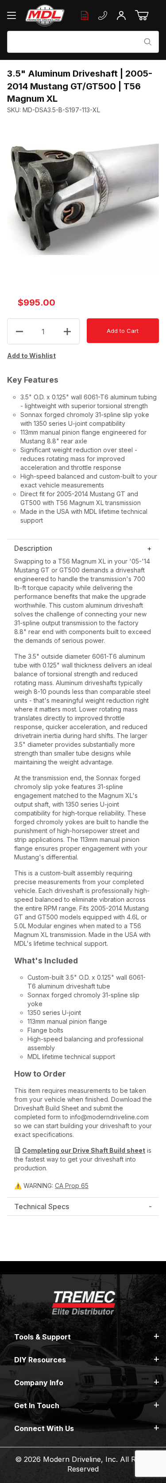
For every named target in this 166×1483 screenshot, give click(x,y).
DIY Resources (40, 1359)
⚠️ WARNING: (51, 1185)
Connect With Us (44, 1428)
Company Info (38, 1382)
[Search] (147, 41)
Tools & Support (42, 1336)
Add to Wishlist (31, 355)
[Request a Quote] (84, 15)
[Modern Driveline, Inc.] (45, 15)
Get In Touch (36, 1405)
